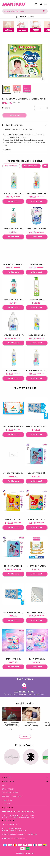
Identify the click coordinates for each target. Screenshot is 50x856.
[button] (45, 4)
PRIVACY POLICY (8, 789)
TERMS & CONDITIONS (10, 793)
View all (25, 736)
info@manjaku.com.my (17, 838)
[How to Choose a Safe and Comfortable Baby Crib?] (31, 714)
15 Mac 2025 (14, 729)
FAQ (3, 785)
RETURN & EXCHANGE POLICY (12, 796)
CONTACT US (7, 800)
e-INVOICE (6, 804)
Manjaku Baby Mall (27, 853)
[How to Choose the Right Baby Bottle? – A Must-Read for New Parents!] (11, 714)
